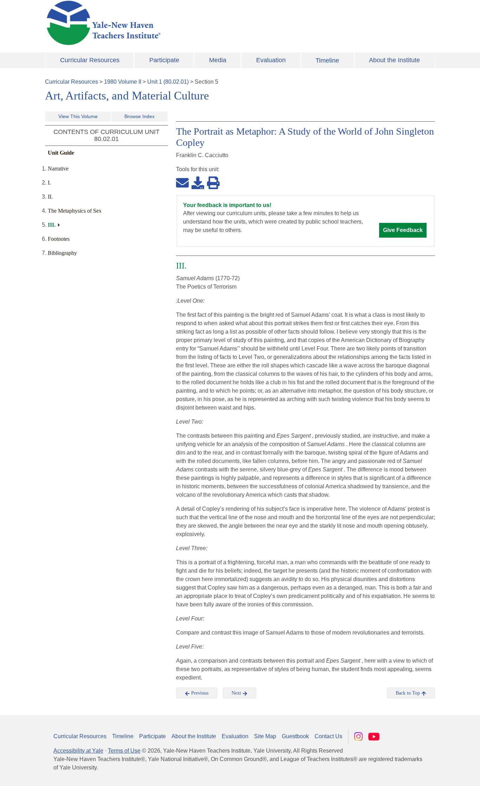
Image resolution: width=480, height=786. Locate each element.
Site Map (265, 736)
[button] (439, 773)
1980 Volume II (122, 82)
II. (50, 197)
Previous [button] (199, 693)
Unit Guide (61, 153)
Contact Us (328, 736)
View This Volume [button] (78, 116)
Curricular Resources (89, 60)
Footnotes (59, 239)
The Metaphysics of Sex (75, 211)
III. (52, 225)
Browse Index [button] (139, 116)
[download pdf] (198, 182)
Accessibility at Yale (78, 751)
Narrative (58, 169)
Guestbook (295, 736)
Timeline (327, 60)
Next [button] (237, 693)
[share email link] (182, 182)
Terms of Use (124, 751)
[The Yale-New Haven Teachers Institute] (173, 23)
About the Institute (394, 60)
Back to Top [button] (408, 693)
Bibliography (62, 253)
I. (49, 183)
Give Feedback (403, 230)
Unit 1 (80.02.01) (168, 82)
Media (217, 60)
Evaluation (271, 60)
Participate (164, 60)
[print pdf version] (213, 182)
